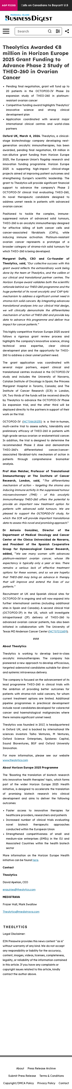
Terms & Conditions (51, 1075)
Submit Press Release (22, 1075)
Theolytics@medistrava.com (21, 911)
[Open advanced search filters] (58, 31)
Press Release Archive (41, 1068)
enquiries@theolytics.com (19, 889)
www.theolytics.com (15, 760)
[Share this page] (67, 31)
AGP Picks (9, 5)
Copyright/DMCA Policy (18, 1083)
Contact (64, 1083)
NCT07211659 (58, 631)
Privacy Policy (46, 1083)
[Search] (50, 31)
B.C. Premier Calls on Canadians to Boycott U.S (35, 5)
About (20, 1068)
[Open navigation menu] (6, 31)
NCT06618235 (32, 421)
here (35, 860)
